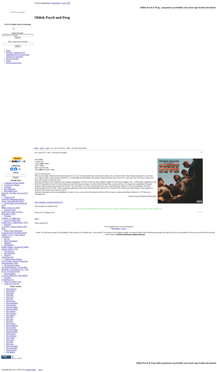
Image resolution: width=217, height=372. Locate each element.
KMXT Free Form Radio (13, 231)
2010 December (12, 309)
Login (63, 3)
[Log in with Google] (19, 169)
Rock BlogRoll (9, 253)
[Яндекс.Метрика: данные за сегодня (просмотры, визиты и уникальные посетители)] (17, 357)
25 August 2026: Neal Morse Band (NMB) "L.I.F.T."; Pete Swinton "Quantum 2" (14, 235)
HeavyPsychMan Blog (12, 221)
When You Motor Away (12, 282)
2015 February (11, 336)
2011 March (10, 315)
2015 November (12, 346)
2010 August (10, 301)
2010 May (9, 295)
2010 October (11, 305)
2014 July (9, 322)
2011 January (11, 311)
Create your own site (11, 284)
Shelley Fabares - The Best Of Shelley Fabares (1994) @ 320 (15, 248)
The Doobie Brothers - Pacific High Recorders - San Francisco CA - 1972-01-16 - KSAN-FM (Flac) (15, 269)
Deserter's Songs (10, 210)
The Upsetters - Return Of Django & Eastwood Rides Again (15, 262)
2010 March (10, 291)
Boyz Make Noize (10, 191)
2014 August (10, 324)
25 (52, 148)
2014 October (11, 328)
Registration (55, 3)
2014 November (12, 330)
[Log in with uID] (11, 169)
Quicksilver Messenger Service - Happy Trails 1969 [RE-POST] (13, 200)
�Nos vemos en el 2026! (11, 208)
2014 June (9, 319)
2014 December (12, 332)
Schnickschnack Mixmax (13, 259)
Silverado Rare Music (12, 265)
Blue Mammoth (9, 189)
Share (36, 219)
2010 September (12, 303)
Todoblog (7, 278)
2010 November (12, 307)
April (47, 148)
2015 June (9, 344)
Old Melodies (9, 245)
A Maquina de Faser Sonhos (14, 183)
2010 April (10, 293)
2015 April (10, 340)
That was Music (9, 273)
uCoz (40, 370)
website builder (30, 370)
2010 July (9, 299)
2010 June (9, 297)
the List (6, 239)
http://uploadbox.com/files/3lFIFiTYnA (49, 202)
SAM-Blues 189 (7, 257)
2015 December (12, 348)
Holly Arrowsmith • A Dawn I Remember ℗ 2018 (12, 213)
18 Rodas (7, 216)
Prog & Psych (9, 251)
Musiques (7, 243)
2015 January (11, 334)
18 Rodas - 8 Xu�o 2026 (11, 218)
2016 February (11, 350)
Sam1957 (7, 255)
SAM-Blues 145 (7, 280)
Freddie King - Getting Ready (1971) (15, 223)
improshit (7, 225)
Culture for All (9, 197)
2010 (42, 148)
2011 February (11, 313)
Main (48, 3)
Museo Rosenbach (10, 241)
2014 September (12, 326)
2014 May (9, 317)
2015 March (10, 338)
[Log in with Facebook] (15, 169)
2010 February (11, 289)
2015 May (9, 342)
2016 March (10, 352)
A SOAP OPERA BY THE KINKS (14, 276)
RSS (68, 3)
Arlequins (7, 187)
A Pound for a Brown (12, 185)
